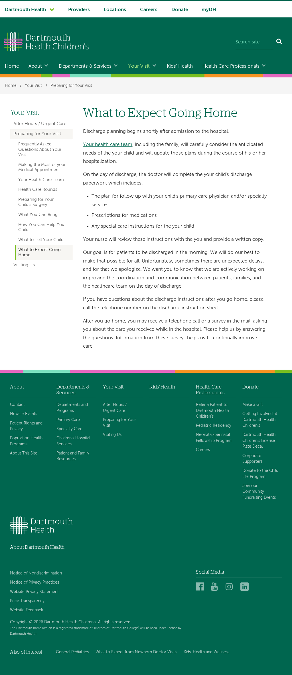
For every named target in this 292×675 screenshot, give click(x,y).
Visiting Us (24, 265)
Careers (148, 9)
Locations (115, 9)
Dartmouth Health (25, 9)
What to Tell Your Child (41, 240)
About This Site (23, 453)
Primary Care (68, 420)
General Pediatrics (72, 652)
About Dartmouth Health (37, 547)
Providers (79, 9)
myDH (209, 9)
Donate (179, 9)
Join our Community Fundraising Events (259, 492)
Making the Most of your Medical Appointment (42, 167)
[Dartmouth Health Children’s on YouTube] (216, 586)
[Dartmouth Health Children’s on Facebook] (201, 586)
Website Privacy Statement (34, 592)
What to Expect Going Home (39, 252)
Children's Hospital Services (73, 441)
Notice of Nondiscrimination (36, 573)
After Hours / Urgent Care (39, 124)
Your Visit (139, 66)
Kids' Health (180, 66)
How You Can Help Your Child (42, 227)
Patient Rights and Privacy (26, 426)
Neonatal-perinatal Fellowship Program (214, 437)
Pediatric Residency (213, 426)
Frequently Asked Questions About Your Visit (39, 149)
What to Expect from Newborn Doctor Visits (136, 652)
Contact (17, 405)
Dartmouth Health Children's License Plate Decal (258, 440)
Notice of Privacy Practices (34, 582)
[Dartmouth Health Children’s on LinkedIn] (245, 586)
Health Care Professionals (230, 66)
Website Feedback (26, 610)
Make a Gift (252, 405)
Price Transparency (27, 601)
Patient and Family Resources (72, 456)
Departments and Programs (72, 407)
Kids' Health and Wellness (206, 652)
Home (12, 66)
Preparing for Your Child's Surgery (36, 202)
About (35, 66)
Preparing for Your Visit (71, 86)
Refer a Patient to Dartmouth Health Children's (212, 410)
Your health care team (107, 144)
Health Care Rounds (37, 189)
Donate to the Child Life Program (260, 473)
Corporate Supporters (252, 459)
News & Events (23, 414)
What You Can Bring (38, 215)
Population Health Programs (26, 441)
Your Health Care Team (41, 180)
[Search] (279, 42)
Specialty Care (69, 429)
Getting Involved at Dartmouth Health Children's (259, 420)
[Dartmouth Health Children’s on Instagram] (231, 586)
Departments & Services (85, 66)
